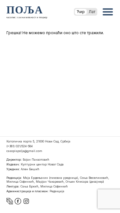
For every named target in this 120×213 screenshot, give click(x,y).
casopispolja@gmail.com (24, 151)
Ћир (81, 11)
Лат (92, 11)
